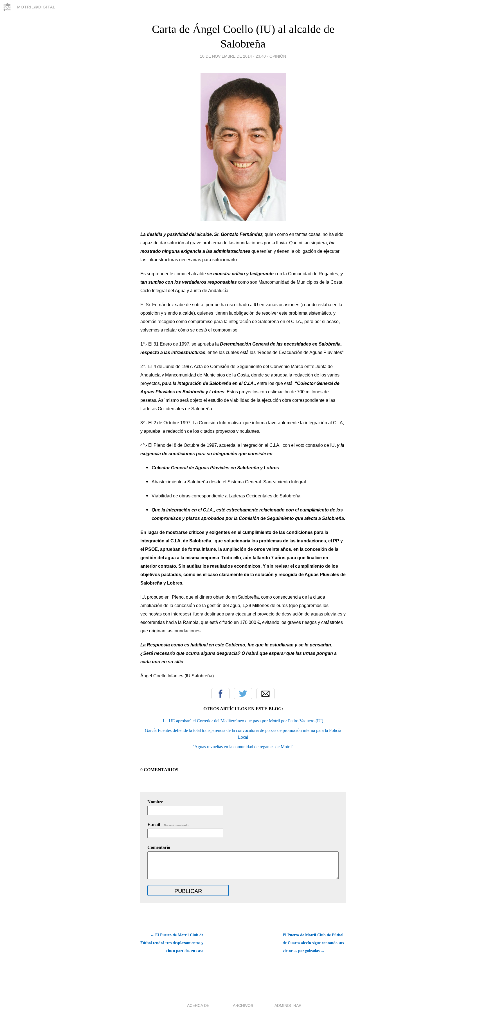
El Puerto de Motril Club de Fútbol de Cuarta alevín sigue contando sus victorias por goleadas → (313, 943)
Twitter (243, 693)
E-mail (168, 824)
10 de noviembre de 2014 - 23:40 (233, 56)
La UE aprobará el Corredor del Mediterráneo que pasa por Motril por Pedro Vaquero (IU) (243, 720)
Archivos (243, 1005)
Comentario (158, 847)
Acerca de (198, 1005)
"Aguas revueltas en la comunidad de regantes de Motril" (243, 746)
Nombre (155, 801)
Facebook (221, 693)
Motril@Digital (36, 7)
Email (265, 693)
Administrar (288, 1005)
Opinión (277, 56)
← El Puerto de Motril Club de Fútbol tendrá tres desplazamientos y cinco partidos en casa (171, 943)
